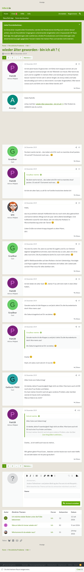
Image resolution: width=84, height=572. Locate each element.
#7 (79, 301)
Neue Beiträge (8, 18)
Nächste (27, 58)
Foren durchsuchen (22, 18)
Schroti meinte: (31, 416)
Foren (6, 14)
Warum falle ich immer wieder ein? (24, 525)
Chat (14, 14)
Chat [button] (79, 569)
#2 (79, 147)
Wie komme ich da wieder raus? (23, 532)
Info (29, 14)
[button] (27, 476)
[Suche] (80, 13)
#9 (79, 375)
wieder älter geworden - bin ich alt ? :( (50, 104)
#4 (79, 203)
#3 (79, 169)
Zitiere (77, 88)
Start (76, 565)
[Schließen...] (79, 25)
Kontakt (25, 565)
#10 (79, 410)
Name (26, 491)
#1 (79, 64)
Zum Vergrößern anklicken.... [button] (52, 435)
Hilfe (22, 14)
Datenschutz (52, 565)
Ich (52, 518)
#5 (79, 244)
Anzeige (12, 108)
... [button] (16, 58)
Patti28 (7, 54)
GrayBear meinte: (32, 175)
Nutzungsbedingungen (38, 565)
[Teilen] (76, 64)
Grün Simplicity (10, 565)
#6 (79, 279)
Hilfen (70, 565)
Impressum (62, 565)
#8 (79, 327)
